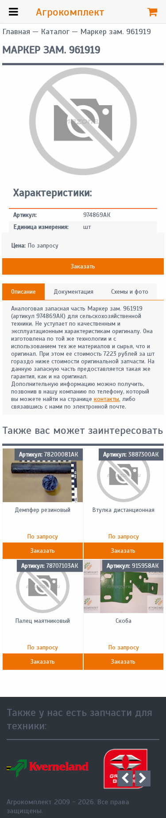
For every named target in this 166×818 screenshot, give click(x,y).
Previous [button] (125, 779)
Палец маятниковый (42, 621)
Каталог (55, 31)
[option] (45, 768)
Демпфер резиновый (42, 510)
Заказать (83, 266)
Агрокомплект (70, 12)
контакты (106, 399)
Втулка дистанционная (123, 510)
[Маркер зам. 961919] (83, 173)
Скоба (123, 621)
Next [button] (143, 779)
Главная (16, 31)
